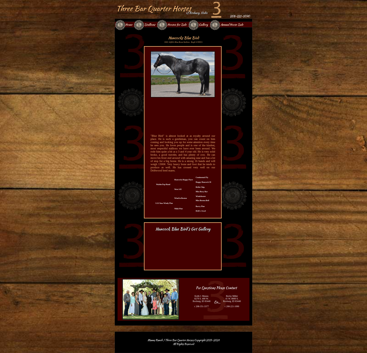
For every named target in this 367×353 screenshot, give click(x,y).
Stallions (149, 24)
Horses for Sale (177, 24)
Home (128, 24)
